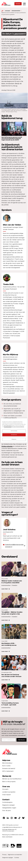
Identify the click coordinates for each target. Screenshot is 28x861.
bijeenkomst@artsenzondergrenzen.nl (14, 546)
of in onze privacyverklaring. (17, 426)
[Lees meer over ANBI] (19, 846)
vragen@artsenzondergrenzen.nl (12, 827)
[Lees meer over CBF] (5, 846)
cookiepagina (8, 426)
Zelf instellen (14, 430)
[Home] (2, 11)
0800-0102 (5, 825)
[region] (14, 430)
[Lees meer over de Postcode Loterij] (13, 846)
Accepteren (14, 434)
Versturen (21, 740)
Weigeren (14, 439)
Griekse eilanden (7, 446)
